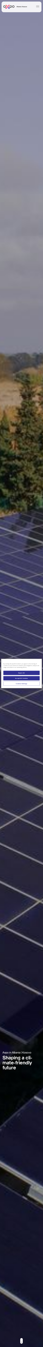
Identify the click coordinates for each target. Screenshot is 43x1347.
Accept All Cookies (21, 678)
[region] (21, 673)
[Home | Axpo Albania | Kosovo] (9, 7)
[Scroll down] (21, 1341)
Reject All (21, 673)
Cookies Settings (21, 683)
